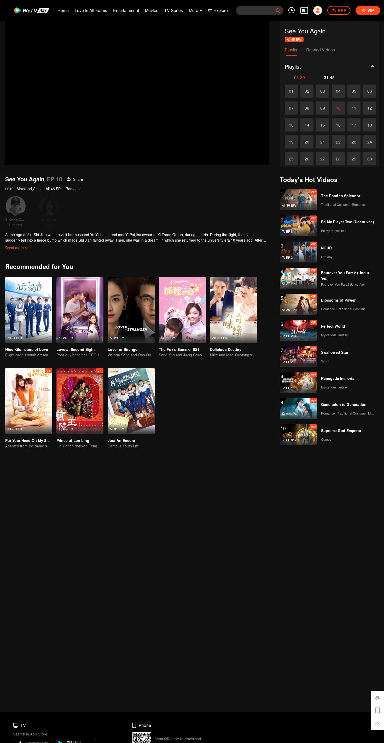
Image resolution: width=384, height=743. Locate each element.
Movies (151, 10)
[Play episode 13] (291, 124)
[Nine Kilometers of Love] (28, 310)
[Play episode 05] (353, 91)
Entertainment (126, 10)
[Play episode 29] (353, 158)
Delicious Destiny (225, 349)
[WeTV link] (32, 10)
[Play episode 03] (322, 91)
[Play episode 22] (338, 141)
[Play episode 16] (338, 124)
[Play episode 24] (369, 141)
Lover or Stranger (123, 349)
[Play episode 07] (291, 108)
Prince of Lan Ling (72, 440)
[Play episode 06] (369, 91)
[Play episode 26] (306, 158)
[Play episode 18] (369, 124)
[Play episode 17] (353, 124)
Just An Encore (121, 440)
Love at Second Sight (75, 349)
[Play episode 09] (322, 108)
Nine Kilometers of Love (26, 349)
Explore (220, 10)
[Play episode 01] (291, 91)
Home (63, 10)
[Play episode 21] (322, 141)
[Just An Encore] (131, 401)
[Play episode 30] (369, 158)
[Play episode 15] (322, 124)
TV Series (173, 10)
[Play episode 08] (306, 108)
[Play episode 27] (322, 158)
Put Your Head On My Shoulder (32, 440)
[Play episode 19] (291, 141)
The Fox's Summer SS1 (179, 349)
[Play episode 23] (353, 141)
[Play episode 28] (338, 158)
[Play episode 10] (338, 108)
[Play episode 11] (353, 108)
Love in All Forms (91, 10)
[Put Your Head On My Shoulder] (28, 401)
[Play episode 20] (306, 141)
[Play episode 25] (291, 158)
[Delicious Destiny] (233, 310)
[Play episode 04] (338, 91)
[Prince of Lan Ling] (79, 401)
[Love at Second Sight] (79, 310)
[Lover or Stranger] (131, 310)
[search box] (278, 10)
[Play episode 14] (306, 124)
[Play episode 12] (369, 108)
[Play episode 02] (306, 91)
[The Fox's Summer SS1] (182, 310)
